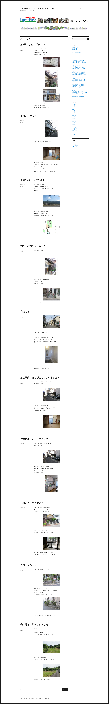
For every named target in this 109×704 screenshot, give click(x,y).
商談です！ (26, 311)
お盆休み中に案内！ (75, 47)
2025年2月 (74, 126)
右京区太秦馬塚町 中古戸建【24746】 (79, 69)
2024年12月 (74, 128)
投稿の (74, 144)
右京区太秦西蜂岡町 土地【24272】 (78, 68)
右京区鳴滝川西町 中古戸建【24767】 (79, 84)
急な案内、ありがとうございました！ (40, 377)
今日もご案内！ (28, 116)
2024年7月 (74, 134)
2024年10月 (74, 130)
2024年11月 (74, 129)
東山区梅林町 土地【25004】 (77, 91)
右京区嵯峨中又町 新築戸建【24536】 (79, 73)
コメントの (75, 145)
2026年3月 (74, 110)
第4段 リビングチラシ (32, 44)
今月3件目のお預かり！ (32, 180)
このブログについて (80, 8)
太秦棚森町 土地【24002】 (77, 86)
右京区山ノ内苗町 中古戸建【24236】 (79, 72)
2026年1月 (74, 112)
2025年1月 (74, 127)
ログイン (73, 142)
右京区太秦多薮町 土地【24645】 (78, 63)
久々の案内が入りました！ (76, 52)
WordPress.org (75, 146)
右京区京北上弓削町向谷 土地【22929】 (79, 62)
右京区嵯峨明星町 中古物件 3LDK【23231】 (80, 79)
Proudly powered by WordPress (43, 698)
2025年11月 (74, 115)
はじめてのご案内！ (75, 50)
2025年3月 (74, 124)
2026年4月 (74, 109)
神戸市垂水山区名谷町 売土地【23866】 (79, 93)
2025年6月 (74, 121)
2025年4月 (74, 123)
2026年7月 (74, 105)
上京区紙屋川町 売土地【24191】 (78, 60)
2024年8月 (74, 133)
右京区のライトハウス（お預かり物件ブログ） (37, 8)
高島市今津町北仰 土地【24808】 (78, 96)
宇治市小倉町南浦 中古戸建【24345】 (79, 89)
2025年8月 (74, 118)
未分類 (21, 50)
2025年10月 (74, 116)
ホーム (87, 8)
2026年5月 (74, 108)
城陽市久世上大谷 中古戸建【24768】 (79, 85)
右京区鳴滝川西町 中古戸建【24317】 (78, 83)
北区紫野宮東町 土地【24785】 (77, 61)
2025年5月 (74, 122)
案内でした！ (74, 49)
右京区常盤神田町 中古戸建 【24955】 (79, 80)
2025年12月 (74, 114)
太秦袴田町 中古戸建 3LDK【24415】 (79, 87)
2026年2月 (74, 111)
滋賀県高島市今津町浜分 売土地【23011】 (79, 92)
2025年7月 (74, 120)
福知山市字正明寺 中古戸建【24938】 (79, 95)
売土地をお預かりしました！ (35, 624)
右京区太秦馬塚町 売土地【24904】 (78, 71)
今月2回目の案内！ (75, 48)
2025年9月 (74, 117)
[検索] (88, 39)
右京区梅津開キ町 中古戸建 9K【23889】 (80, 81)
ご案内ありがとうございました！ (37, 439)
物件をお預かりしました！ (34, 245)
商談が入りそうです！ (31, 503)
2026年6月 (74, 106)
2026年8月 (74, 104)
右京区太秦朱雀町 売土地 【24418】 (79, 67)
